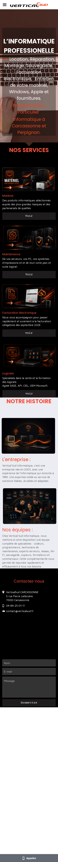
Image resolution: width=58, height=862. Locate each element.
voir (29, 333)
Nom (7, 662)
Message (9, 680)
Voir (29, 216)
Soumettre (29, 703)
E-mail (8, 671)
